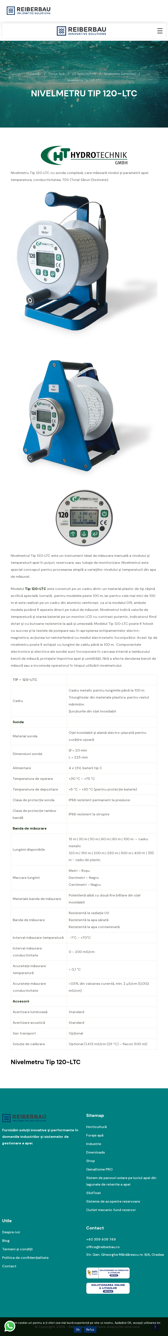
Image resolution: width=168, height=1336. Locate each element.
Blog (6, 1240)
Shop (90, 1161)
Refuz (90, 1329)
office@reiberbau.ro (103, 1247)
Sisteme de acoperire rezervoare (113, 1201)
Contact (9, 1266)
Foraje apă (94, 1135)
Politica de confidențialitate (25, 1257)
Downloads (95, 1152)
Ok (78, 1329)
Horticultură (96, 1127)
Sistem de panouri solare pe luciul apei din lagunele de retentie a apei (121, 1181)
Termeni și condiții (17, 1249)
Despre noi (11, 1232)
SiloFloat (93, 1193)
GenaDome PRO (99, 1169)
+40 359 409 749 (101, 1239)
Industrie (93, 1144)
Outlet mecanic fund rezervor (111, 1210)
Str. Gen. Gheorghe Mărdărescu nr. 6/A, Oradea (125, 1254)
